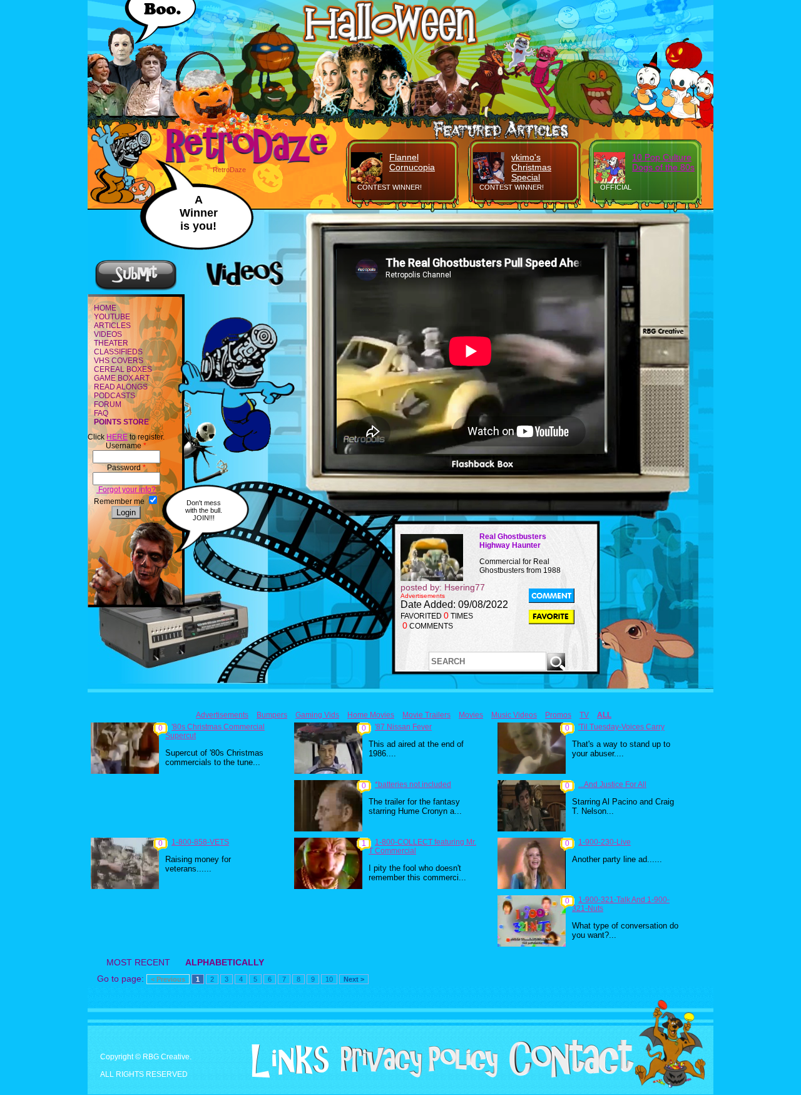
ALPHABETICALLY (224, 962)
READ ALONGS (121, 387)
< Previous (168, 979)
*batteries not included (413, 784)
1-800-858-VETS (200, 842)
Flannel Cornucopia (412, 162)
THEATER (111, 343)
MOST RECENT (138, 962)
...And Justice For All (612, 784)
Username (126, 445)
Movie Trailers (426, 715)
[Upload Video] (135, 288)
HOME (105, 308)
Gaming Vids (317, 715)
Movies (471, 715)
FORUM (107, 404)
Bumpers (272, 715)
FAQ (101, 413)
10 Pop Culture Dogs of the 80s (663, 162)
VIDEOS (108, 334)
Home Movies (370, 715)
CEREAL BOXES (123, 369)
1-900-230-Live (604, 842)
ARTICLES (112, 325)
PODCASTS (114, 395)
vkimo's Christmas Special (531, 167)
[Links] (285, 1061)
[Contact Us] (566, 1075)
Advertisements (222, 715)
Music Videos (514, 715)
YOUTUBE (112, 316)
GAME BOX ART (122, 378)
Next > (354, 979)
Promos (558, 715)
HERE (117, 437)
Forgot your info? (126, 489)
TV (584, 715)
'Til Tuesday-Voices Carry (621, 726)
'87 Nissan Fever (403, 726)
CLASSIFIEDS (118, 351)
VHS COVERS (118, 360)
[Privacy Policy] (414, 1075)
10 (329, 979)
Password (126, 467)
